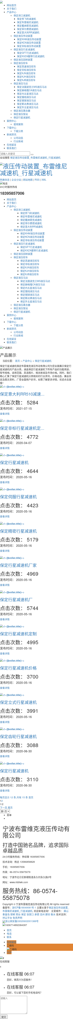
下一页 (3, 807)
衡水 (53, 914)
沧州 (42, 914)
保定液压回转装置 (23, 59)
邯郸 (12, 914)
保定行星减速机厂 (16, 599)
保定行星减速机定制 (18, 634)
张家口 (30, 914)
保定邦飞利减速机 (26, 18)
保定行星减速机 (22, 117)
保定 (23, 914)
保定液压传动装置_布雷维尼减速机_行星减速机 (35, 157)
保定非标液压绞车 (26, 69)
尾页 (10, 807)
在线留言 (11, 144)
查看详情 (5, 413)
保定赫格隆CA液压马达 (29, 90)
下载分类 (18, 131)
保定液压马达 (21, 83)
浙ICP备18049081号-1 (24, 907)
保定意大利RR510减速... (22, 394)
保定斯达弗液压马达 (27, 103)
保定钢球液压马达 (26, 100)
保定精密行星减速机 (18, 531)
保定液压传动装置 (23, 35)
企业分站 (16, 179)
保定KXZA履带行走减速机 (30, 56)
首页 (17, 360)
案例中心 (11, 120)
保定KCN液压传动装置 (29, 42)
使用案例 (18, 124)
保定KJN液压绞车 (26, 73)
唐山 (66, 911)
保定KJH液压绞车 (26, 76)
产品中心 (11, 12)
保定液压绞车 (21, 63)
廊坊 (47, 914)
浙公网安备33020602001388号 (22, 921)
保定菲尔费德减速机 (27, 29)
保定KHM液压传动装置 (29, 39)
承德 (36, 914)
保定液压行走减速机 (24, 49)
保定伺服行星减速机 (18, 496)
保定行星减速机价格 (18, 668)
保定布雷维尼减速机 (27, 22)
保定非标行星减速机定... (22, 428)
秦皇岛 (6, 914)
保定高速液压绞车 (26, 66)
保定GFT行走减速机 (28, 52)
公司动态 (18, 137)
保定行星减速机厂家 (18, 565)
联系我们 (11, 148)
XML (43, 179)
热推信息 (5, 179)
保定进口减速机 (22, 15)
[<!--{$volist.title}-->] (12, 386)
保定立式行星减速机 (18, 702)
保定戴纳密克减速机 (27, 25)
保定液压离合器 (22, 110)
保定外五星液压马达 (27, 107)
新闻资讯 (11, 134)
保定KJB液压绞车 (26, 80)
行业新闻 (18, 141)
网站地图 (28, 179)
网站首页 (11, 5)
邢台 (18, 914)
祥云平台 (7, 917)
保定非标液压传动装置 (29, 46)
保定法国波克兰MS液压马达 (32, 86)
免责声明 (17, 917)
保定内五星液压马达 (27, 93)
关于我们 (11, 8)
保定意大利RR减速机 (28, 32)
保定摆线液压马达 (26, 97)
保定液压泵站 (21, 114)
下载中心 (11, 127)
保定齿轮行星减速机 (18, 736)
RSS (37, 179)
